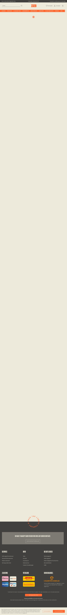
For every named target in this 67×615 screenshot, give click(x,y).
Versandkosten (45, 591)
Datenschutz (26, 563)
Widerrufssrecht (6, 560)
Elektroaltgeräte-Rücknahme (51, 560)
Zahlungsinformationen (7, 556)
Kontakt (25, 558)
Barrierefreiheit (47, 563)
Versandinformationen (7, 558)
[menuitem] (11, 5)
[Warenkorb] (63, 5)
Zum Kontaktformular (33, 541)
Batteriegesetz (47, 556)
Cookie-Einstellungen (28, 565)
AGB (45, 565)
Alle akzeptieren (59, 611)
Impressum (26, 560)
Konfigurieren (47, 611)
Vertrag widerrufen (6, 563)
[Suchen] (21, 5)
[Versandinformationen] (29, 581)
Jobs (24, 556)
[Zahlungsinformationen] (9, 581)
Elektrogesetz (47, 558)
